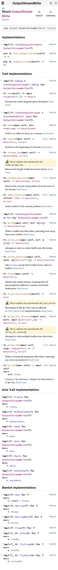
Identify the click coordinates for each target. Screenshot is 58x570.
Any (17, 494)
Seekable (15, 116)
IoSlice (19, 260)
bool (6, 297)
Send (17, 426)
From (18, 527)
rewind (12, 138)
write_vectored (17, 256)
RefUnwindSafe (23, 411)
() (14, 142)
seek (10, 125)
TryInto (25, 555)
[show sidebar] (3, 3)
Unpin (17, 456)
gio (3, 8)
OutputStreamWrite (27, 3)
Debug (19, 80)
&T (5, 64)
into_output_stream (25, 53)
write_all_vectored (20, 316)
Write (7, 217)
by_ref (12, 365)
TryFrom (25, 544)
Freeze (18, 397)
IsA (49, 28)
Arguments (18, 348)
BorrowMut (22, 516)
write (11, 223)
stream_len (14, 152)
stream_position (18, 177)
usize (20, 226)
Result (32, 96)
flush (11, 273)
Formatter (10, 96)
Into (23, 533)
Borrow (19, 505)
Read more (48, 133)
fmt (10, 93)
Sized (17, 374)
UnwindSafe (21, 470)
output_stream (21, 61)
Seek (29, 116)
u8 (41, 223)
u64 (32, 128)
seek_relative (16, 194)
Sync (17, 441)
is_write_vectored (19, 294)
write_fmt (14, 345)
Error (21, 142)
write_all (14, 239)
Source (5, 19)
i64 (16, 198)
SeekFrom (9, 128)
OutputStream (30, 44)
